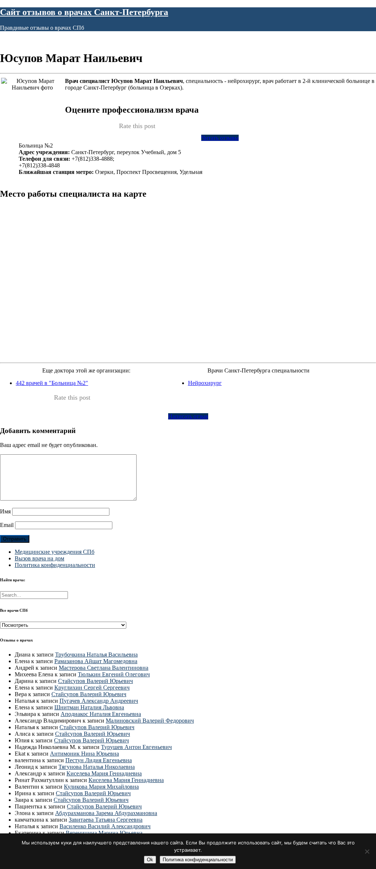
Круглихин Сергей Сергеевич (92, 687)
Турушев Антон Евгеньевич (136, 747)
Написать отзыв (188, 416)
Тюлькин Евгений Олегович (114, 674)
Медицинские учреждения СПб (54, 552)
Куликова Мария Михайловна (101, 786)
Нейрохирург (205, 383)
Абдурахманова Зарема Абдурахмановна (106, 813)
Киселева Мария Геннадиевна (104, 773)
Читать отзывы (220, 138)
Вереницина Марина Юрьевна (104, 833)
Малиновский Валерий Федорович (150, 720)
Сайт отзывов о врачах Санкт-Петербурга (84, 12)
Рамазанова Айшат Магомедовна (95, 661)
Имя (5, 511)
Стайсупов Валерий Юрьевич (95, 681)
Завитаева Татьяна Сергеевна (105, 820)
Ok (150, 859)
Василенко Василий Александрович (105, 826)
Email (7, 525)
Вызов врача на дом (39, 558)
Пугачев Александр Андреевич (98, 701)
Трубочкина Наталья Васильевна (96, 654)
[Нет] (366, 851)
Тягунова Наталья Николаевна (96, 767)
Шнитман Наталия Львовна (89, 707)
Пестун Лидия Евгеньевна (98, 760)
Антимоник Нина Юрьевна (84, 753)
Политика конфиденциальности (55, 565)
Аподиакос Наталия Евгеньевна (101, 714)
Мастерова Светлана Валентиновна (103, 668)
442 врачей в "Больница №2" (52, 383)
